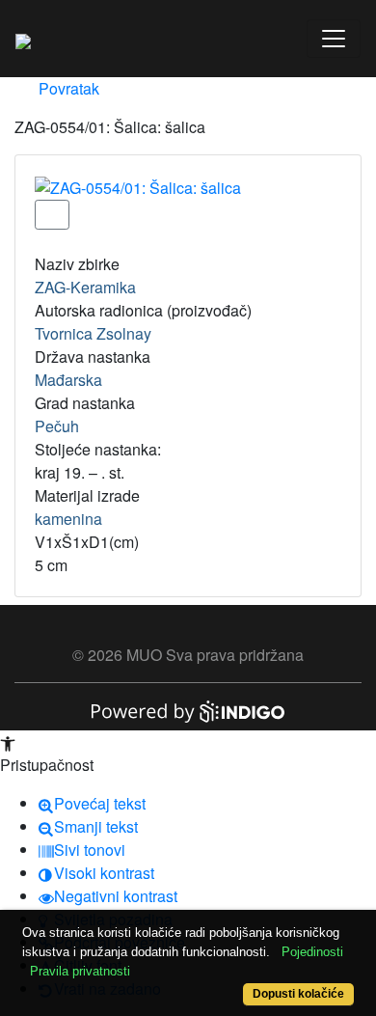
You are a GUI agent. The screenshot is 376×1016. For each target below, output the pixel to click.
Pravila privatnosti (80, 971)
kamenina (68, 519)
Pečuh (57, 426)
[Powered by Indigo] (188, 710)
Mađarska (68, 380)
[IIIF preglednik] (52, 215)
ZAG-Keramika (85, 287)
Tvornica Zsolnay (93, 333)
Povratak (67, 88)
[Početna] (23, 38)
